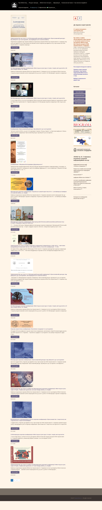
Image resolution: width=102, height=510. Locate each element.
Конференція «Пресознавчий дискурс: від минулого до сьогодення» (31, 129)
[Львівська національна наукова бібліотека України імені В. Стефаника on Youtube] (75, 18)
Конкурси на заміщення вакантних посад (80, 197)
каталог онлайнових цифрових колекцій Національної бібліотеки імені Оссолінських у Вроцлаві (82, 182)
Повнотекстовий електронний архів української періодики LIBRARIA (82, 170)
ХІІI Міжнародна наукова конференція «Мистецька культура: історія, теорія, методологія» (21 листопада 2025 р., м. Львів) (39, 306)
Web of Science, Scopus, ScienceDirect (80, 188)
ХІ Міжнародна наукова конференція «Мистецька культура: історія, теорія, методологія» (37, 434)
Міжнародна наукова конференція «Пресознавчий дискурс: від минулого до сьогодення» (37, 359)
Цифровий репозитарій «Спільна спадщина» (80, 165)
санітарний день (78, 30)
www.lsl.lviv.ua (78, 498)
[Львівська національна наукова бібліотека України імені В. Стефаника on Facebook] (80, 18)
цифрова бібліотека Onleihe (81, 177)
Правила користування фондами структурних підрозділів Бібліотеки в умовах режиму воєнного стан (81, 72)
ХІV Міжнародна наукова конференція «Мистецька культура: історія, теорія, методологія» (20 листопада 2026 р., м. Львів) (39, 68)
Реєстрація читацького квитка (82, 66)
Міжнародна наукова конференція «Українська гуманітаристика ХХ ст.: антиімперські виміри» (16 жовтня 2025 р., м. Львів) (39, 192)
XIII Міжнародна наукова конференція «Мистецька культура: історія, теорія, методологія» (38, 98)
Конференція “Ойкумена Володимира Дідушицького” (27, 164)
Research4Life (77, 174)
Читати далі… (15, 47)
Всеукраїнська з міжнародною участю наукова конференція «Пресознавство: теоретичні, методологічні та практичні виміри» (38, 420)
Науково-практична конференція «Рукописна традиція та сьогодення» (32, 329)
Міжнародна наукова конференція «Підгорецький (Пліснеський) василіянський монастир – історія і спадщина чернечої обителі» (38, 222)
